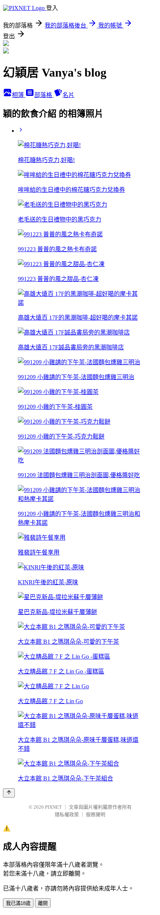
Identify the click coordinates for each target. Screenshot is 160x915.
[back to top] (9, 793)
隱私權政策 (67, 814)
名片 (68, 95)
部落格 (44, 95)
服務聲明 (95, 814)
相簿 (18, 95)
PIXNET (53, 807)
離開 (43, 903)
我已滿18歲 (18, 903)
